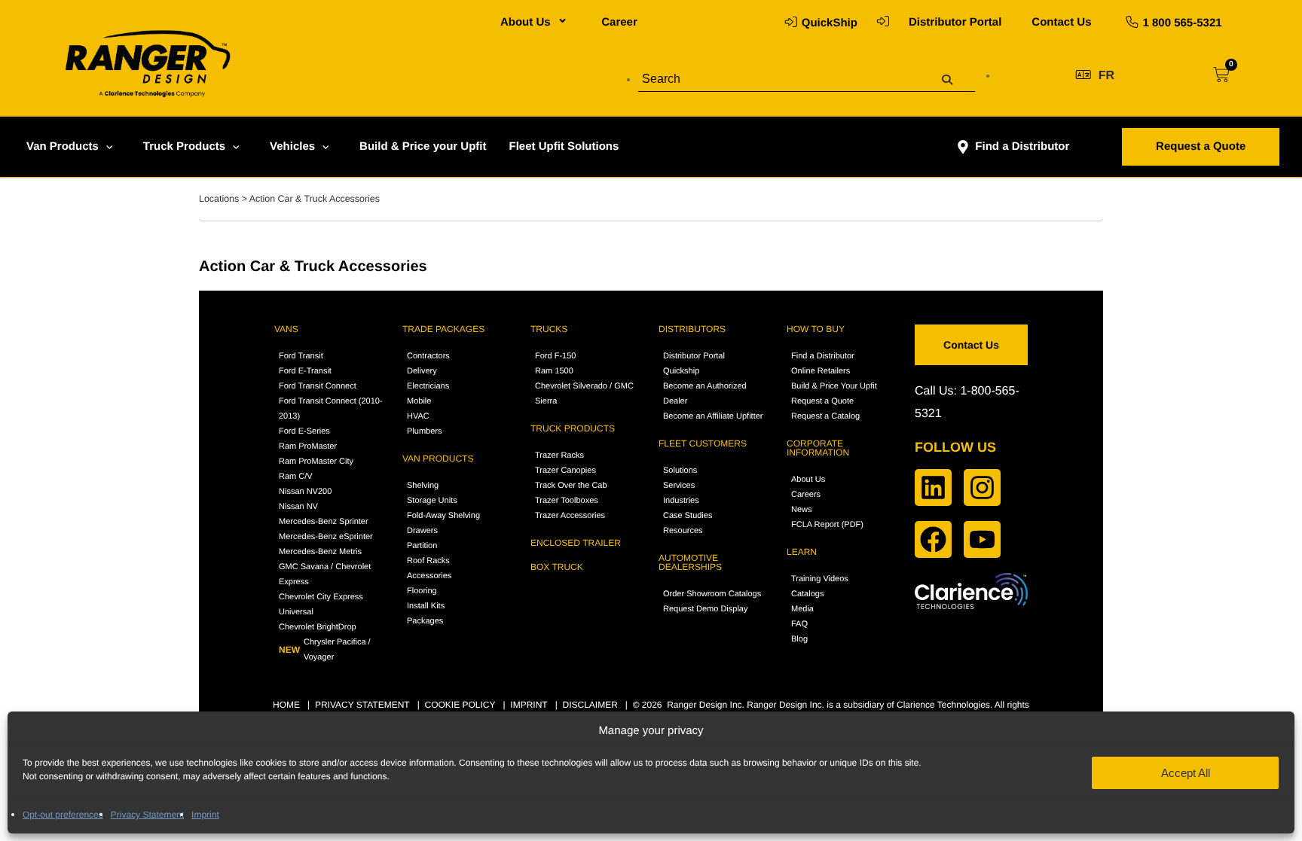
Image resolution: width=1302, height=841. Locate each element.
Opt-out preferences (63, 814)
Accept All (1185, 772)
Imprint (205, 814)
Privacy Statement (147, 814)
